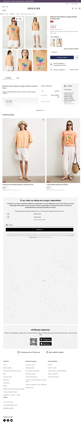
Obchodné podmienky (31, 377)
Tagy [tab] (17, 78)
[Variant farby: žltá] (52, 43)
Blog (4, 374)
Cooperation (6, 383)
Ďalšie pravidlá (29, 387)
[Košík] (79, 8)
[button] (64, 52)
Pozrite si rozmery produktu (71, 48)
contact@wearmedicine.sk (10, 405)
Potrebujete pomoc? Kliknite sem (30, 352)
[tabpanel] (40, 95)
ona (3, 7)
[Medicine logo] (34, 8)
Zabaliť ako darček (30, 374)
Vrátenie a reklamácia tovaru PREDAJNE (36, 384)
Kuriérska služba (52, 368)
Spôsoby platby (30, 368)
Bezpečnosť (6, 380)
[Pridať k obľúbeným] (77, 57)
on (7, 7)
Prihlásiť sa (39, 229)
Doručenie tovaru (30, 365)
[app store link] (46, 344)
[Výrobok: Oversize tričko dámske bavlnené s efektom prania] (23, 150)
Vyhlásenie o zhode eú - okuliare (11, 395)
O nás (4, 365)
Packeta (50, 365)
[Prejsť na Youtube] (11, 420)
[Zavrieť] (77, 1)
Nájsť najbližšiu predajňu (56, 352)
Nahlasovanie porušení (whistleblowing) (13, 389)
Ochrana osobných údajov (10, 392)
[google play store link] (46, 340)
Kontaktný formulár (8, 408)
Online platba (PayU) (53, 377)
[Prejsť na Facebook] (4, 420)
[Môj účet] (72, 8)
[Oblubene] (76, 8)
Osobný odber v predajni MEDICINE (57, 371)
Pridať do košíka (62, 57)
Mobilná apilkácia (7, 368)
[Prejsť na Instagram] (8, 420)
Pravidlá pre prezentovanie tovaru (12, 371)
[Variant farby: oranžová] (59, 43)
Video (20, 19)
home (4, 10)
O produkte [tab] (8, 78)
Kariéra (5, 386)
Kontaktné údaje (7, 377)
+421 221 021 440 (8, 402)
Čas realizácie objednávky (32, 371)
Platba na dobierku (53, 374)
